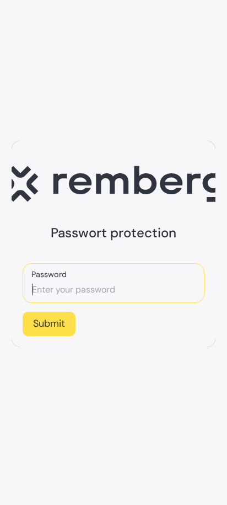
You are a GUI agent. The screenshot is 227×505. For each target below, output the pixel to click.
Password (49, 274)
